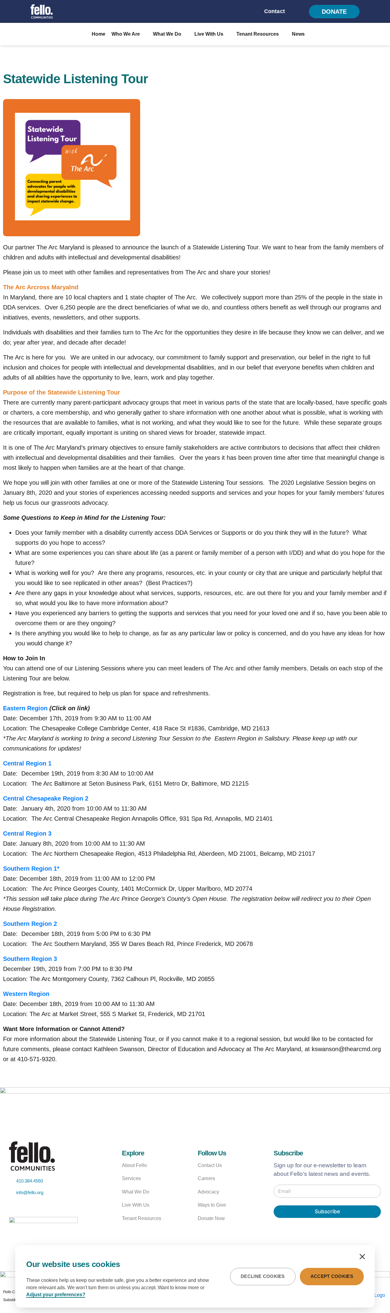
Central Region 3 (27, 833)
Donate (334, 11)
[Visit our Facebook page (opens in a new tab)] (28, 1207)
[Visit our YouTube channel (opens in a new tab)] (14, 1207)
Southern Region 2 (30, 923)
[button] (298, 11)
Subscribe (327, 1211)
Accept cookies (331, 1276)
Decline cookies (263, 1276)
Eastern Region (25, 708)
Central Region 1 (27, 763)
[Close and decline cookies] (362, 1256)
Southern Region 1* (31, 868)
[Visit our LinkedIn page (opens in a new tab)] (56, 1207)
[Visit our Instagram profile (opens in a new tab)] (42, 1207)
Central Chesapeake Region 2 (45, 798)
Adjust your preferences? (55, 1294)
